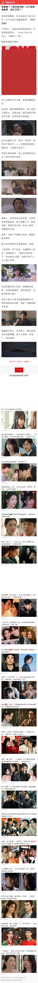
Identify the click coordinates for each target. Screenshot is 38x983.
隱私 (17, 980)
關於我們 (3, 980)
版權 (20, 980)
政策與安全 (9, 980)
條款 (14, 980)
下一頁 (19, 370)
